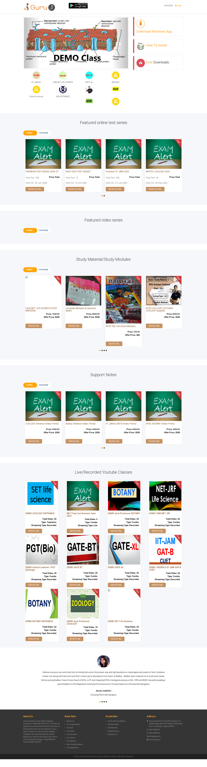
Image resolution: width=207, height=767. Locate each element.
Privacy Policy (113, 724)
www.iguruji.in (154, 739)
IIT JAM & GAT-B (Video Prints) (121, 423)
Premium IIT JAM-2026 (117, 171)
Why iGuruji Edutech (75, 744)
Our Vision (71, 738)
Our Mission (71, 741)
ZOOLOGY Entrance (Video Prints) (42, 423)
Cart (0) (167, 5)
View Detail (33, 326)
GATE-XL (89, 82)
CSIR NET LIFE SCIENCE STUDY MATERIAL (41, 309)
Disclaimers (112, 728)
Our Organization (73, 724)
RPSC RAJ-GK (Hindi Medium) (120, 326)
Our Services (72, 734)
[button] (32, 43)
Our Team (70, 731)
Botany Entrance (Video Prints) (81, 423)
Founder (70, 728)
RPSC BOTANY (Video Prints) (160, 423)
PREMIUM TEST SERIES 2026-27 (42, 171)
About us (70, 721)
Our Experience (73, 748)
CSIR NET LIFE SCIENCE (63, 82)
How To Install (156, 45)
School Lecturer (36, 96)
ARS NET (116, 82)
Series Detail (34, 189)
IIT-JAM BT (36, 82)
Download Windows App (154, 31)
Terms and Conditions (116, 721)
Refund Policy (113, 731)
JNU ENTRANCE (63, 96)
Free (157, 62)
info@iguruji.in (155, 736)
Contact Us (112, 734)
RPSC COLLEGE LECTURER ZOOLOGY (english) (159, 309)
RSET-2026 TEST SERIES (78, 171)
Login (179, 5)
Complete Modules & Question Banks (81, 309)
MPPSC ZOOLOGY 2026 (158, 171)
